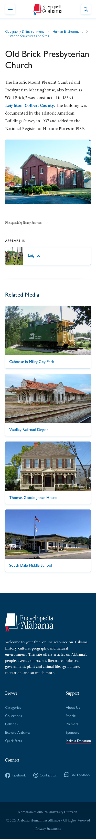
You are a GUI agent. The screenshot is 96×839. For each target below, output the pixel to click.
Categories (13, 707)
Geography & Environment (24, 31)
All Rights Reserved (76, 820)
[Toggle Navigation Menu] (10, 9)
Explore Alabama (17, 732)
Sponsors (72, 732)
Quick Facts (13, 740)
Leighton (14, 105)
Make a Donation (78, 740)
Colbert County (39, 105)
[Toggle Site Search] (86, 9)
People (71, 715)
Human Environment (67, 31)
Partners (72, 723)
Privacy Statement (48, 829)
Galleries (11, 723)
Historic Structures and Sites (28, 35)
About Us (73, 707)
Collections (13, 715)
